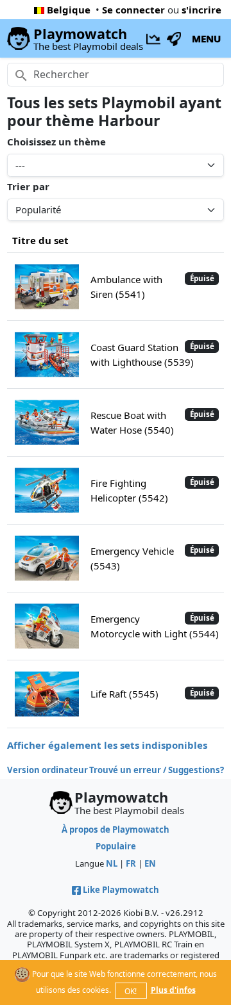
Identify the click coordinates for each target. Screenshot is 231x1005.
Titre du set (40, 240)
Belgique (68, 9)
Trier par (28, 186)
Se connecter (133, 9)
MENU (206, 38)
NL (111, 863)
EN (150, 863)
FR (131, 863)
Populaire (116, 846)
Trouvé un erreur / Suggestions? (156, 770)
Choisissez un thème (56, 141)
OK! (130, 991)
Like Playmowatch (121, 889)
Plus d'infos (173, 990)
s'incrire (201, 9)
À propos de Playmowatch (115, 829)
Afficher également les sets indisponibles (107, 745)
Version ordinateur (47, 770)
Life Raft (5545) (124, 693)
